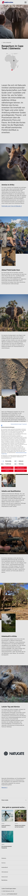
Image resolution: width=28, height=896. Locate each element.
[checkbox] (16, 461)
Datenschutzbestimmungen (16, 424)
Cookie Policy (4, 453)
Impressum (24, 424)
